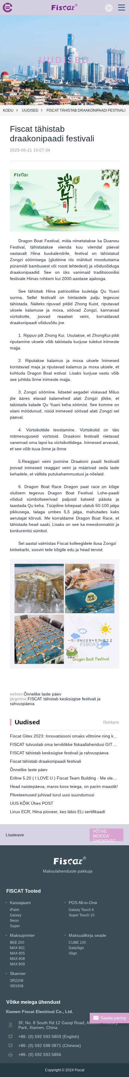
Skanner (18, 973)
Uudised (30, 110)
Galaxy (15, 915)
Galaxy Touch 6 (81, 910)
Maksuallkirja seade (87, 935)
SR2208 (16, 981)
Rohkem (111, 722)
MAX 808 (17, 959)
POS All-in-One (83, 902)
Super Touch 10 (81, 915)
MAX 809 (17, 964)
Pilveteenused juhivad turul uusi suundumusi (52, 794)
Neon (14, 921)
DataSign (76, 948)
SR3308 (16, 986)
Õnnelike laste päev (42, 694)
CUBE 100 (77, 942)
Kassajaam (20, 902)
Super (15, 926)
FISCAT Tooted (23, 891)
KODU (8, 110)
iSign (73, 953)
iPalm (14, 910)
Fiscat (79, 1070)
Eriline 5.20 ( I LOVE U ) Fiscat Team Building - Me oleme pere (69, 778)
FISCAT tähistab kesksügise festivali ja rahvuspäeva (59, 752)
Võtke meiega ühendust (104, 835)
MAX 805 (17, 953)
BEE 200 (17, 942)
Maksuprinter (22, 935)
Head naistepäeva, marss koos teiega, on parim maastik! (64, 786)
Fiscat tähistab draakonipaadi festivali (45, 761)
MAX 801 (17, 948)
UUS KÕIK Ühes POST (31, 803)
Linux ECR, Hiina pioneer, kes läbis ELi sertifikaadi (57, 811)
